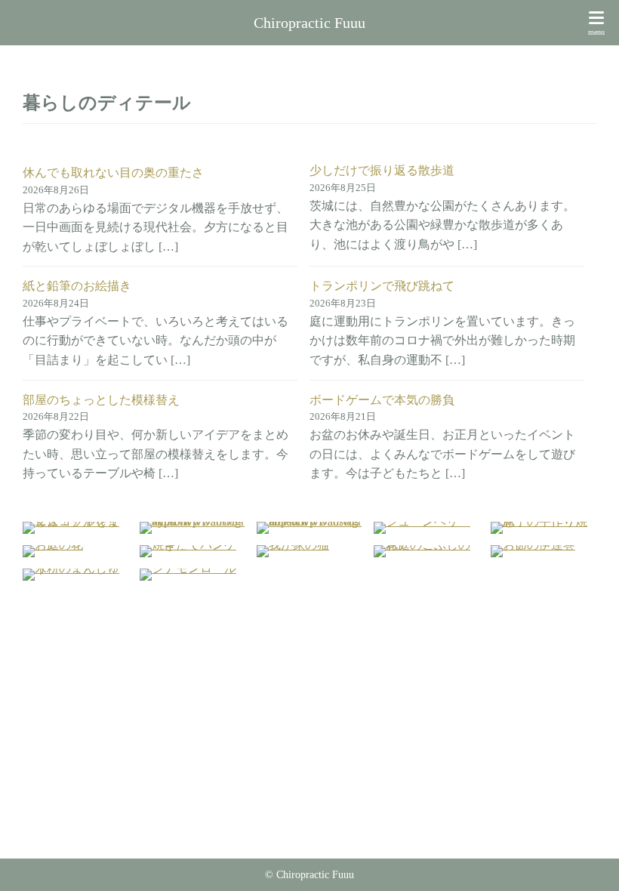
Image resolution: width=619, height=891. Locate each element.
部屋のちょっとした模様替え (101, 399)
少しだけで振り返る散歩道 (382, 170)
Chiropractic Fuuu (309, 22)
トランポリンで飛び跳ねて (382, 285)
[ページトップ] (589, 861)
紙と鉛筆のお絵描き (77, 285)
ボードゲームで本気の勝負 (382, 399)
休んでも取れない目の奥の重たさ (113, 172)
